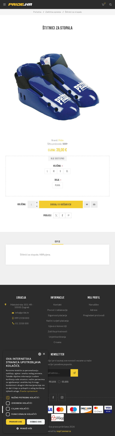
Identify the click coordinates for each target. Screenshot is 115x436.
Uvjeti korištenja (57, 336)
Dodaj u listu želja (87, 204)
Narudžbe (94, 304)
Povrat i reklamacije (57, 310)
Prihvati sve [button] (15, 421)
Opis (57, 241)
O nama (57, 342)
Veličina (57, 165)
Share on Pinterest (68, 215)
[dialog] (25, 391)
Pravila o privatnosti (28, 391)
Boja (57, 179)
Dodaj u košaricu (60, 204)
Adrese (93, 310)
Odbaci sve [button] (35, 421)
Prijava (52, 381)
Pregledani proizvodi (94, 315)
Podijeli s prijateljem (94, 204)
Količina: (22, 204)
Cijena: (51, 150)
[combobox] (39, 354)
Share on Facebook (62, 215)
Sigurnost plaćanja (57, 315)
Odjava (65, 381)
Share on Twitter (56, 215)
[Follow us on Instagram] (61, 397)
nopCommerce (64, 431)
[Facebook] (53, 397)
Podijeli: (47, 215)
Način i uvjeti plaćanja (57, 320)
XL (67, 171)
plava (57, 185)
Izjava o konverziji (57, 326)
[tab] (57, 242)
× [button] (44, 354)
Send (74, 373)
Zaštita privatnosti (57, 331)
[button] (25, 428)
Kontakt (57, 304)
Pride (60, 140)
